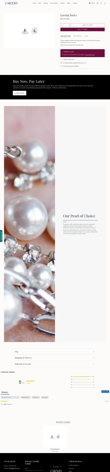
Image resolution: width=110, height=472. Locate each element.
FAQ (16, 351)
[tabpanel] (55, 406)
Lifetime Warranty (73, 465)
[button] (45, 3)
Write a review (105, 391)
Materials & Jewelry (23, 364)
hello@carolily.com (14, 468)
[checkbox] (45, 397)
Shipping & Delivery (23, 357)
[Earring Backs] (55, 436)
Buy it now (82, 29)
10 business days (90, 54)
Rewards (71, 468)
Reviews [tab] (5, 392)
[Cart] (105, 3)
